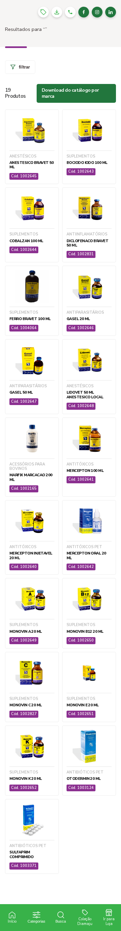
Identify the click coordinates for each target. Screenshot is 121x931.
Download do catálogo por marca (70, 93)
